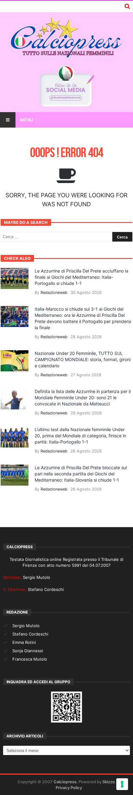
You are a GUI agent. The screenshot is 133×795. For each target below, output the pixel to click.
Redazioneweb (54, 292)
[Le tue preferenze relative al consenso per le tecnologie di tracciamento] (122, 784)
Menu (26, 119)
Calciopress (65, 781)
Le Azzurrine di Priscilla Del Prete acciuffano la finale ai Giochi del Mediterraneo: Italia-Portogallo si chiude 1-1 (81, 277)
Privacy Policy (69, 787)
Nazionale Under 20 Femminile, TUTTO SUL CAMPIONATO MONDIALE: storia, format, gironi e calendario (83, 359)
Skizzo (108, 781)
